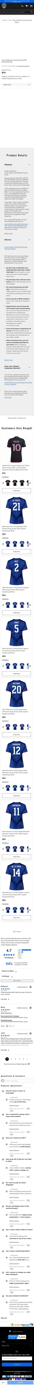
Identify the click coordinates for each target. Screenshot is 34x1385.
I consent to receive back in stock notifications (17, 126)
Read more (7, 84)
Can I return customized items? (18, 1251)
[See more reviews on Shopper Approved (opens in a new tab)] (13, 1026)
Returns (7, 240)
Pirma (8, 70)
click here (7, 397)
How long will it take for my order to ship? (19, 1160)
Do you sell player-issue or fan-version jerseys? (17, 1207)
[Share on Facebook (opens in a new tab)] (7, 1026)
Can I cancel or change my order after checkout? (18, 1273)
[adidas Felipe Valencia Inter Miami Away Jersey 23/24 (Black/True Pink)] (8, 483)
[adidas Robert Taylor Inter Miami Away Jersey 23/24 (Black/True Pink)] (15, 483)
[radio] (25, 950)
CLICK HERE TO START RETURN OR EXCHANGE (15, 248)
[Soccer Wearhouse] (4, 6)
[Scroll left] (3, 483)
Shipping (8, 165)
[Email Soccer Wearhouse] (17, 1351)
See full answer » (14, 1105)
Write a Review (17, 980)
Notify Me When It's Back (17, 130)
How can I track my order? (16, 1138)
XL (16, 100)
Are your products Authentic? (17, 1296)
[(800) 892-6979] (22, 6)
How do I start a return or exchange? (15, 1092)
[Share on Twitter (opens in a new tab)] (10, 1026)
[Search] (31, 12)
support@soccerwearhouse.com (16, 224)
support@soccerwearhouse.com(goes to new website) (18, 383)
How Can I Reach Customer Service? (12, 367)
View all (4, 1318)
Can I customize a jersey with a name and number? (18, 1115)
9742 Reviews (10, 958)
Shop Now (16, 490)
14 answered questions (23, 66)
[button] (28, 1109)
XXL (21, 100)
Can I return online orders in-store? (19, 1229)
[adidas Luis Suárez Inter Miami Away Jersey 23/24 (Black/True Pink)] (22, 483)
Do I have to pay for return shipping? (16, 1184)
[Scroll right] (29, 483)
